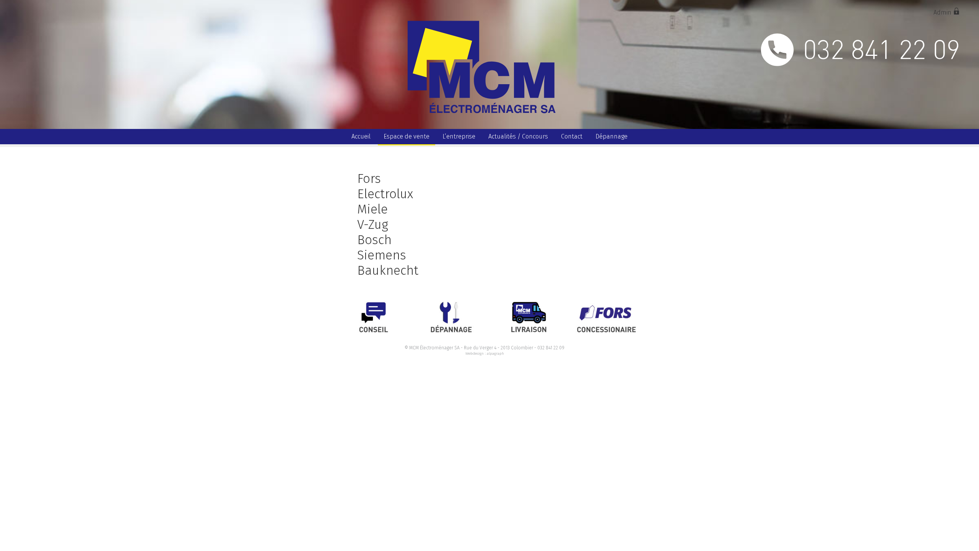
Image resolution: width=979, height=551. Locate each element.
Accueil (361, 136)
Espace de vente (406, 136)
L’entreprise (458, 136)
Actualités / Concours (518, 136)
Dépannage (611, 136)
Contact (571, 136)
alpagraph (495, 353)
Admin (943, 12)
